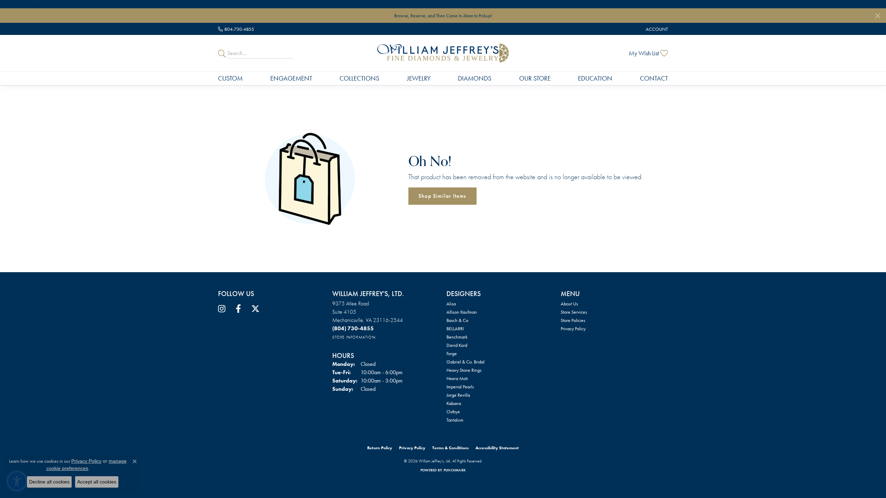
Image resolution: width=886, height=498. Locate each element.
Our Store (535, 78)
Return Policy (379, 448)
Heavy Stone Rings (463, 370)
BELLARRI (455, 328)
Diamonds (474, 78)
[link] (236, 29)
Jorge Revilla (458, 395)
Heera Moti (457, 378)
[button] (656, 29)
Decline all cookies (49, 482)
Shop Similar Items (442, 196)
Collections (359, 78)
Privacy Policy (573, 328)
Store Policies (573, 320)
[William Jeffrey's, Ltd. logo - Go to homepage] (442, 53)
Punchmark (454, 470)
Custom (230, 78)
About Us (569, 304)
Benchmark (457, 337)
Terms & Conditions (450, 448)
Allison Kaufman (461, 312)
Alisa (451, 304)
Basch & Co (457, 320)
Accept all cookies (96, 482)
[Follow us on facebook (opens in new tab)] (238, 309)
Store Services (574, 312)
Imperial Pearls (460, 387)
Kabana (453, 403)
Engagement (291, 78)
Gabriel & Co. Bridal (465, 362)
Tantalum (454, 420)
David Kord (456, 345)
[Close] (877, 15)
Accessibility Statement (497, 448)
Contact (654, 78)
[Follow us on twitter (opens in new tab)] (255, 309)
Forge (451, 353)
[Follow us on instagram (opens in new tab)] (222, 309)
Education (595, 78)
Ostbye (453, 411)
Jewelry (419, 78)
